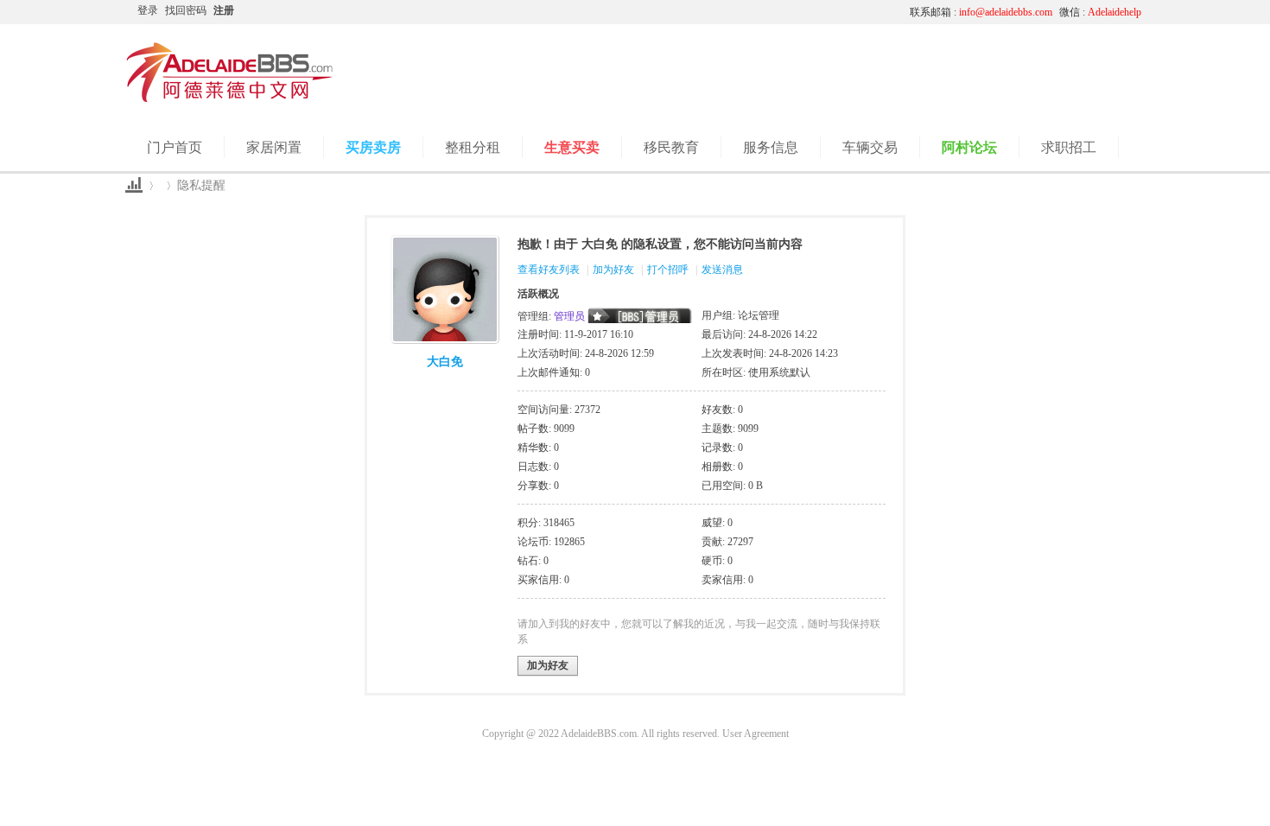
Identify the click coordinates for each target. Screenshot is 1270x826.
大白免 (445, 361)
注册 (223, 10)
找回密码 (185, 10)
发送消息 (722, 270)
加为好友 (613, 270)
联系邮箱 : (981, 12)
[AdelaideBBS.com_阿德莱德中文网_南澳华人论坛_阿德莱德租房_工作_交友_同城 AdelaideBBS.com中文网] (229, 99)
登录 (147, 10)
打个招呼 (668, 270)
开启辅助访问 (734, 12)
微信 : (1100, 12)
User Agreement (755, 734)
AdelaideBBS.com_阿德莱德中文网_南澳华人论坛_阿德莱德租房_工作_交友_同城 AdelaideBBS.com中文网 (134, 185)
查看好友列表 (549, 270)
